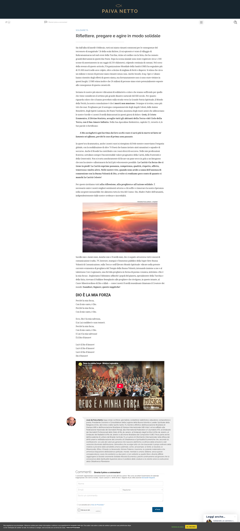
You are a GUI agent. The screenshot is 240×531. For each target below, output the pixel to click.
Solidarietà (82, 30)
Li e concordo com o (92, 505)
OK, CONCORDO (191, 527)
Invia (158, 509)
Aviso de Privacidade (97, 505)
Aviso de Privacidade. (73, 527)
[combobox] (142, 489)
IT (6, 22)
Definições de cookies (178, 527)
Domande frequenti (148, 477)
